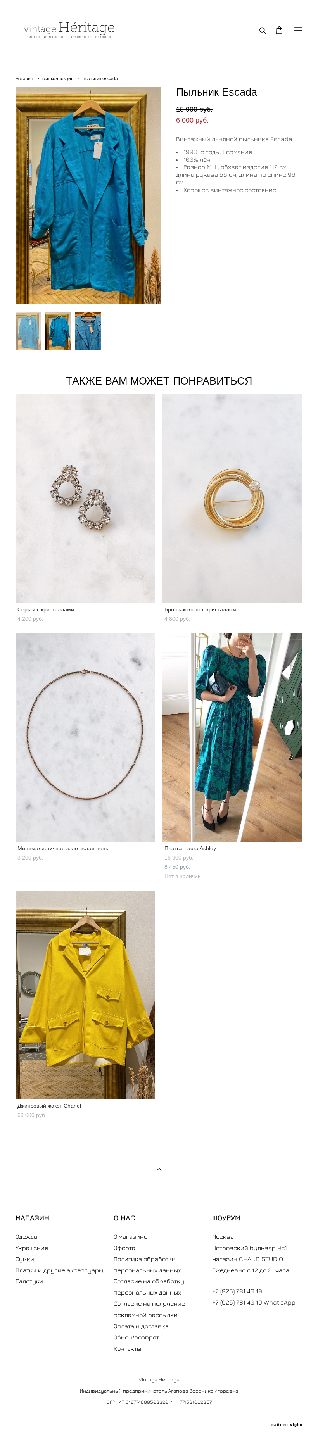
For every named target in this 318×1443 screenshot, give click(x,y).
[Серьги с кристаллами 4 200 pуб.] (85, 498)
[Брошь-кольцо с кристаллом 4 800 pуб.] (232, 498)
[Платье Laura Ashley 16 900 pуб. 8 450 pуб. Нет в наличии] (232, 737)
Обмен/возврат (136, 1337)
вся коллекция (58, 78)
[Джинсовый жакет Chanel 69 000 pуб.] (85, 995)
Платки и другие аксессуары (59, 1270)
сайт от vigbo (286, 1425)
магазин (24, 78)
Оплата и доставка (141, 1325)
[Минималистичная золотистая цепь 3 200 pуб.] (85, 737)
